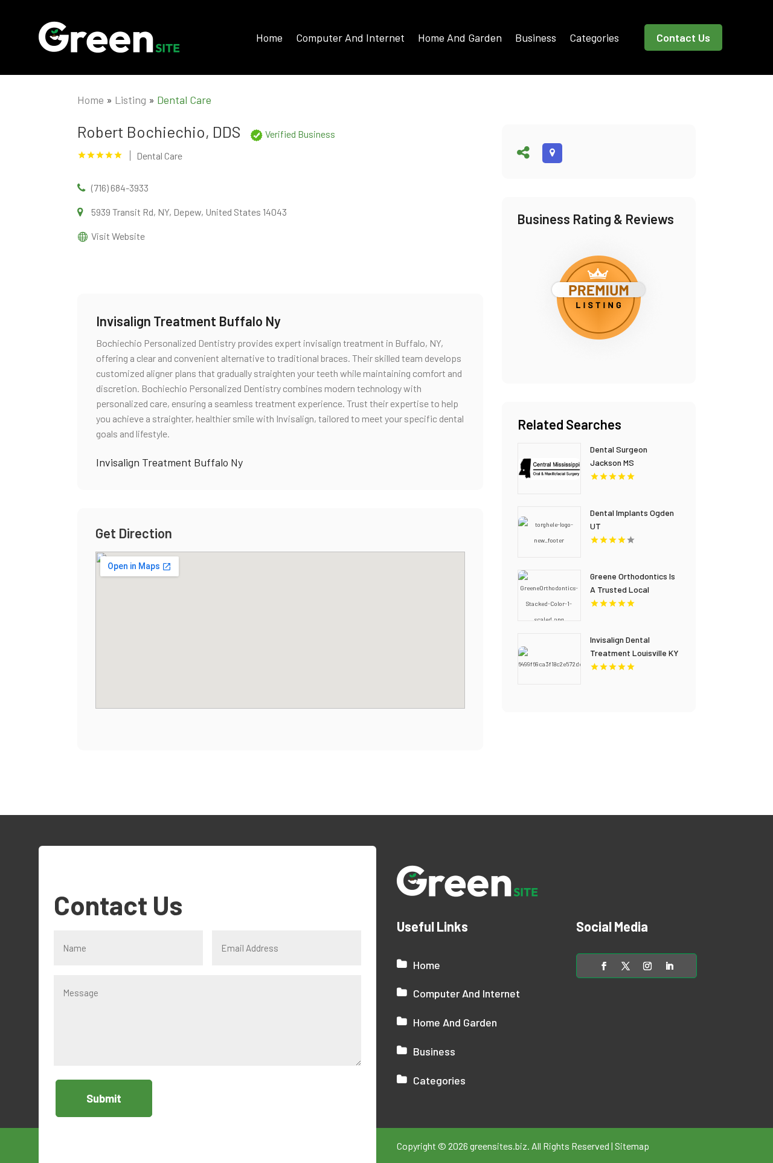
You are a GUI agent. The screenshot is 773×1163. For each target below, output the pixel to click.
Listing (130, 99)
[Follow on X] (625, 966)
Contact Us (683, 37)
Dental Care (184, 99)
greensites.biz (498, 1146)
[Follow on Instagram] (647, 966)
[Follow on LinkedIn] (669, 966)
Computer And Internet (350, 37)
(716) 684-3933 (120, 187)
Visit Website (118, 236)
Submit (103, 1098)
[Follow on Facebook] (603, 966)
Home (269, 37)
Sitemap (632, 1146)
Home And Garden (460, 37)
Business (535, 37)
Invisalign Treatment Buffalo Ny (169, 462)
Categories (594, 37)
